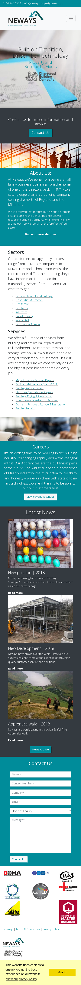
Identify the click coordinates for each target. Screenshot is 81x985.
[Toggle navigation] (71, 18)
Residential (22, 320)
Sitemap (8, 929)
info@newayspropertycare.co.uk (43, 3)
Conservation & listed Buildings (34, 296)
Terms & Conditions (28, 929)
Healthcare (22, 304)
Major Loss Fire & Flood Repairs (35, 380)
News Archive (40, 749)
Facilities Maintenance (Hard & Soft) (37, 384)
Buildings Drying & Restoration (34, 396)
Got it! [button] (62, 972)
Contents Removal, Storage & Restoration (41, 404)
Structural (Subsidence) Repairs (34, 392)
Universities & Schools (29, 300)
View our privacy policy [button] (21, 979)
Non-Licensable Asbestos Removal (37, 400)
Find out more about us (41, 234)
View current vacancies (40, 496)
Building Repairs (25, 408)
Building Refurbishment (30, 388)
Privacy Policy (51, 929)
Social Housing (24, 316)
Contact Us (40, 132)
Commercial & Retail (28, 324)
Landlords (22, 308)
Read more (15, 593)
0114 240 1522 (12, 3)
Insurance (21, 312)
